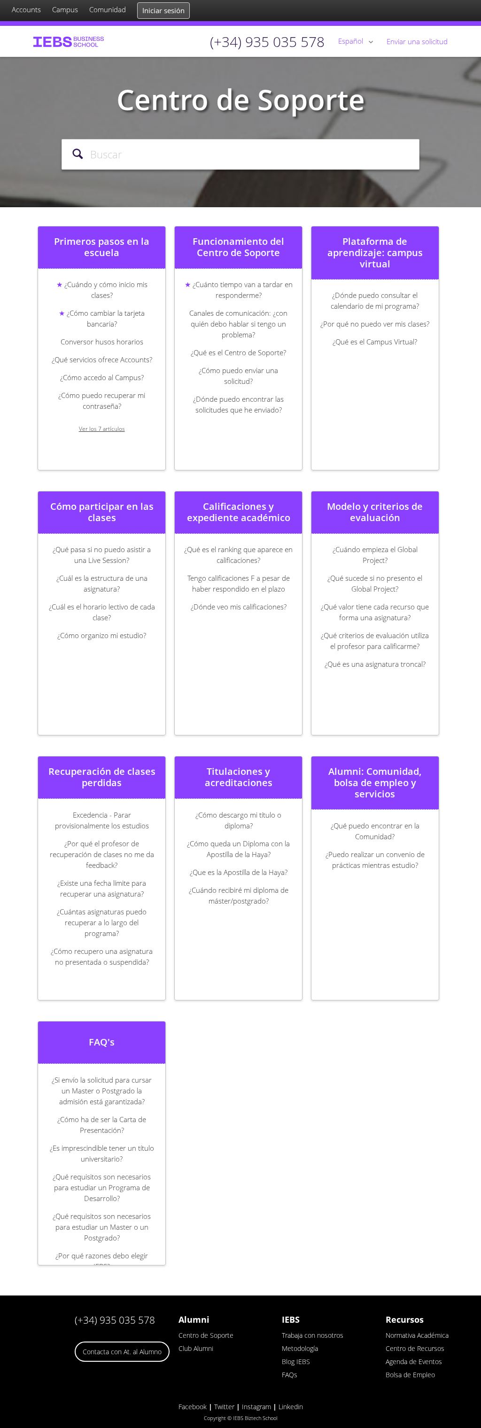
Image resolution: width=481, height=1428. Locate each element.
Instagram (256, 1406)
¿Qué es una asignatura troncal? (375, 664)
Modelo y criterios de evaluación (375, 512)
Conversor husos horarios (102, 341)
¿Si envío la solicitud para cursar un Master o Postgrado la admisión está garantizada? (102, 1090)
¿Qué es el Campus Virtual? (375, 341)
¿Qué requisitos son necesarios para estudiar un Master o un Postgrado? (102, 1226)
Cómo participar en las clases (102, 512)
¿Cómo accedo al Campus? (102, 377)
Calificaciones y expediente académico (238, 512)
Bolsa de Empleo (410, 1374)
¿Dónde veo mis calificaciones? (239, 606)
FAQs (289, 1374)
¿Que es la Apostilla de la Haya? (238, 872)
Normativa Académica (417, 1335)
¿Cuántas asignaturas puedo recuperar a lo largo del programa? (102, 922)
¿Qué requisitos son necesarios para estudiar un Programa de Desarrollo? (102, 1187)
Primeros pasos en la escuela (101, 247)
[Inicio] (68, 41)
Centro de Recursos (415, 1348)
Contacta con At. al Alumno (122, 1351)
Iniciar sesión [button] (163, 10)
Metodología (300, 1348)
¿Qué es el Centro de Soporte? (238, 352)
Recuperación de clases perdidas (101, 777)
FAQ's (102, 1042)
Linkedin (291, 1406)
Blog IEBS (296, 1361)
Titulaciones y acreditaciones (238, 777)
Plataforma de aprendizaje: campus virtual (375, 253)
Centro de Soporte (205, 1335)
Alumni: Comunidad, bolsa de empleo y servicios (374, 783)
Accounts (26, 9)
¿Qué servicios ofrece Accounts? (102, 359)
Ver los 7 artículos (102, 429)
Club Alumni (195, 1348)
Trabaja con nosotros (312, 1335)
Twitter (224, 1406)
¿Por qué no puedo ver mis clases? (374, 323)
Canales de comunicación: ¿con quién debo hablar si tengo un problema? (238, 323)
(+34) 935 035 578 (115, 1320)
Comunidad (107, 9)
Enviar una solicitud (417, 41)
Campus (65, 9)
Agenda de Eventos (414, 1361)
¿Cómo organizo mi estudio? (101, 635)
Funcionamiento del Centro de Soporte (238, 247)
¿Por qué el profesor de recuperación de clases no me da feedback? (102, 854)
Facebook (192, 1406)
